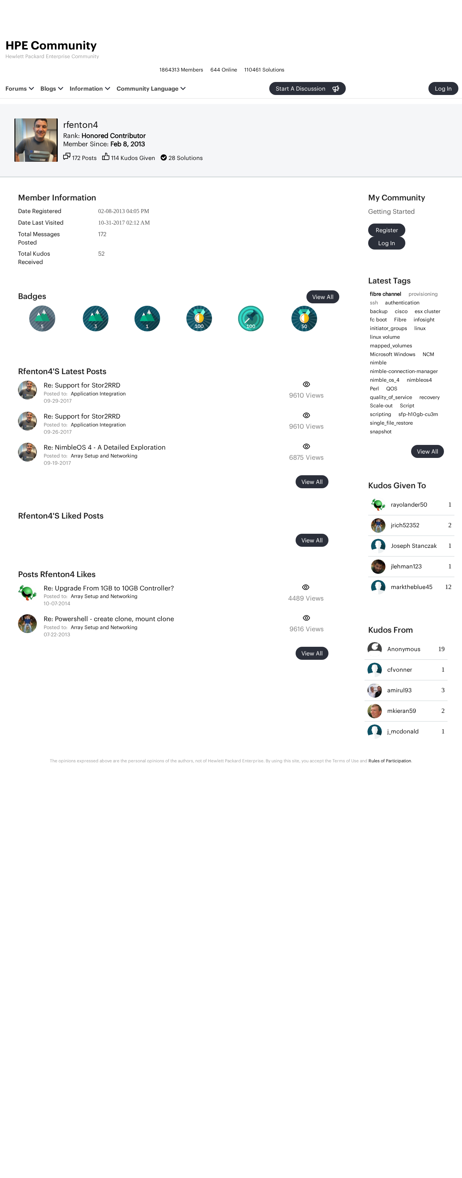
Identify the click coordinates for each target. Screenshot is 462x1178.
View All (323, 296)
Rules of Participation (390, 760)
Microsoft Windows (392, 354)
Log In (443, 88)
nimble (378, 362)
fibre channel (385, 294)
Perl (374, 388)
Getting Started (391, 211)
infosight (424, 319)
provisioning (423, 294)
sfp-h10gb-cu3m (418, 414)
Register (387, 230)
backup (379, 311)
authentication (402, 302)
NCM (428, 354)
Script (407, 405)
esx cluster (427, 311)
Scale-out (381, 405)
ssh (374, 302)
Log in (386, 243)
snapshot (381, 431)
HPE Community (51, 45)
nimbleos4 (419, 380)
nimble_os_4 (385, 380)
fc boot (378, 319)
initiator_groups (388, 328)
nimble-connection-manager (404, 371)
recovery (429, 397)
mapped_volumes (391, 345)
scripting (380, 414)
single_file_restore (391, 423)
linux (420, 328)
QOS (391, 388)
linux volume (385, 337)
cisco (401, 311)
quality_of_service (391, 397)
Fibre (400, 319)
